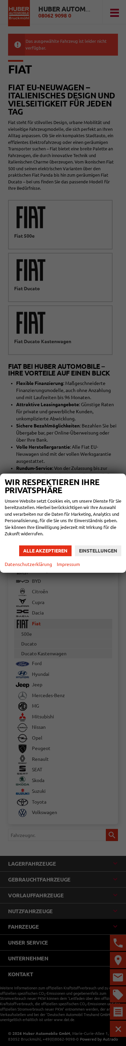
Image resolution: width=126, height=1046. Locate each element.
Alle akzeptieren (45, 551)
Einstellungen (98, 551)
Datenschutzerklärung (28, 564)
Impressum (68, 564)
